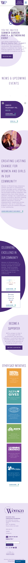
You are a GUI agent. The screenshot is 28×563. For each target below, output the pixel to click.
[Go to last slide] (3, 103)
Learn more (9, 113)
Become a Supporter (14, 347)
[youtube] (13, 547)
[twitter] (7, 547)
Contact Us (8, 533)
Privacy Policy (11, 561)
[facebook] (6, 547)
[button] (14, 103)
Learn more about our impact (10, 211)
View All (12, 121)
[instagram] (9, 547)
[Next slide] (25, 103)
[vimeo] (11, 547)
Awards (8, 531)
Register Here (7, 56)
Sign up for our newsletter (12, 538)
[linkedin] (16, 547)
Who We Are (9, 529)
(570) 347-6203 (14, 526)
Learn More (9, 288)
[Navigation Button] (26, 2)
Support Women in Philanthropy (19, 2)
